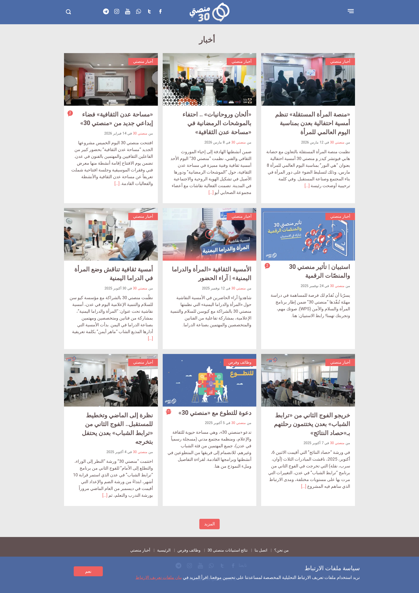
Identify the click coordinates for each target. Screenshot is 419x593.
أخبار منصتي (140, 550)
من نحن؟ (281, 550)
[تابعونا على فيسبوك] (160, 11)
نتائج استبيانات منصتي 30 (228, 550)
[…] (307, 185)
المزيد (209, 523)
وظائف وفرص (189, 550)
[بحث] (68, 12)
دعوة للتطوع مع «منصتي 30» (214, 412)
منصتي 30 (337, 142)
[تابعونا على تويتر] (149, 11)
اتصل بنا (261, 550)
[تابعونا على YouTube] (127, 11)
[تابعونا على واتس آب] (138, 11)
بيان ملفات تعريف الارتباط (159, 577)
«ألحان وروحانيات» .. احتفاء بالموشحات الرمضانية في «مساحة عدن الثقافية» (217, 123)
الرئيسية (163, 550)
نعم (88, 571)
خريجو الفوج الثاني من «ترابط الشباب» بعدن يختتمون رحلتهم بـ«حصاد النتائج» (312, 424)
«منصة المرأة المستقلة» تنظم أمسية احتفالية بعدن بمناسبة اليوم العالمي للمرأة (312, 123)
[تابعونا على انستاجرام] (116, 11)
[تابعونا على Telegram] (106, 11)
